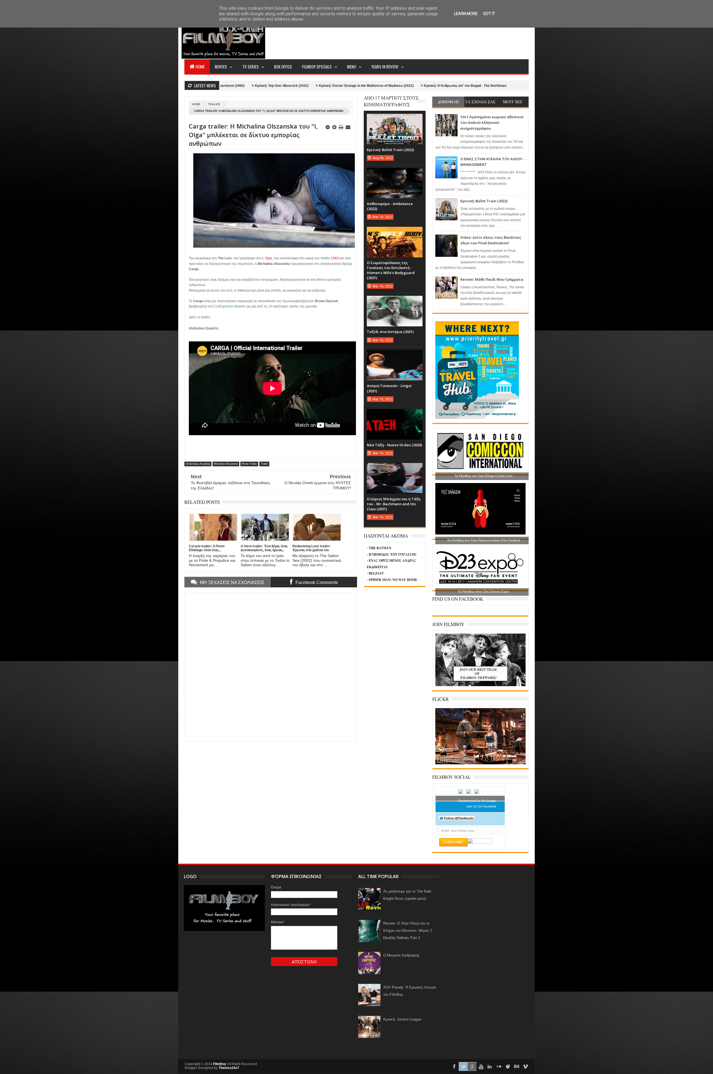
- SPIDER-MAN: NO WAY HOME (392, 579)
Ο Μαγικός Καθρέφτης (401, 955)
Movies (221, 66)
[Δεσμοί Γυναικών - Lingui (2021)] (394, 355)
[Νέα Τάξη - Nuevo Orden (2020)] (394, 414)
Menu (351, 66)
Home (200, 66)
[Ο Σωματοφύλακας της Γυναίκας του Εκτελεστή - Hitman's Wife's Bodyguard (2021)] (394, 232)
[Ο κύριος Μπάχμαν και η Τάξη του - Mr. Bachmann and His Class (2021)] (394, 468)
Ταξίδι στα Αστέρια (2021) (390, 331)
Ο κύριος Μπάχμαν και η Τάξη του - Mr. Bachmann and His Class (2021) (394, 503)
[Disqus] (271, 666)
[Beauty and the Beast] (480, 763)
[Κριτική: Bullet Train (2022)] (394, 119)
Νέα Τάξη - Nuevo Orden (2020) (394, 444)
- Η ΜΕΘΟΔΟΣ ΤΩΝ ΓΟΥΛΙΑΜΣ (392, 554)
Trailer (214, 104)
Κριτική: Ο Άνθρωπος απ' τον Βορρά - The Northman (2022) (409, 86)
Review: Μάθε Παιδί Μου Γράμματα (491, 279)
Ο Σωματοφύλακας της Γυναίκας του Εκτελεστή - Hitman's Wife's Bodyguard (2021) (391, 270)
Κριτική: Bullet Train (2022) (483, 200)
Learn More (466, 13)
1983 (335, 258)
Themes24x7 (229, 1068)
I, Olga (267, 258)
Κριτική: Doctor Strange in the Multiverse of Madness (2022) (304, 86)
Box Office (283, 66)
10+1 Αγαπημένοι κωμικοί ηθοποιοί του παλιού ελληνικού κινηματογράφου (492, 122)
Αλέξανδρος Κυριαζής (198, 463)
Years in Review (384, 66)
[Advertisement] (427, 37)
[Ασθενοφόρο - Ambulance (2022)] (394, 173)
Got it (489, 13)
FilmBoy (219, 1064)
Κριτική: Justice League (402, 1019)
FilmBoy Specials (317, 66)
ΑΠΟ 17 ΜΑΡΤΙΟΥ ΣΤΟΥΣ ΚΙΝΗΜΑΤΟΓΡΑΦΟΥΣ (391, 101)
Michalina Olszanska (226, 463)
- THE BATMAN (379, 548)
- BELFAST (375, 573)
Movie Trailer (249, 463)
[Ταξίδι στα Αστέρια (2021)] (394, 301)
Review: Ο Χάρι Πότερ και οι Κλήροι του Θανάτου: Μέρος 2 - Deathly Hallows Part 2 (408, 930)
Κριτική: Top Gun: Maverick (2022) (220, 86)
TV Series (250, 66)
